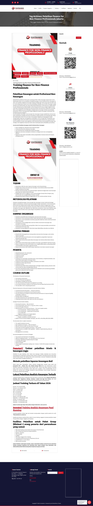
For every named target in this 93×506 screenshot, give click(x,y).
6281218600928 (33, 481)
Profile (39, 8)
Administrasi (17, 73)
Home (35, 8)
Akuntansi (25, 73)
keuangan (17, 76)
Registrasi (70, 8)
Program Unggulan (47, 8)
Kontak (75, 8)
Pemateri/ (18, 348)
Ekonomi (40, 73)
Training (56, 8)
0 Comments (46, 450)
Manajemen (25, 76)
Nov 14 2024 (15, 80)
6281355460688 (33, 477)
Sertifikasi (63, 8)
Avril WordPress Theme (56, 503)
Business (33, 73)
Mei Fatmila (24, 450)
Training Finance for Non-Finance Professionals (26, 83)
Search (61, 34)
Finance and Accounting (50, 73)
